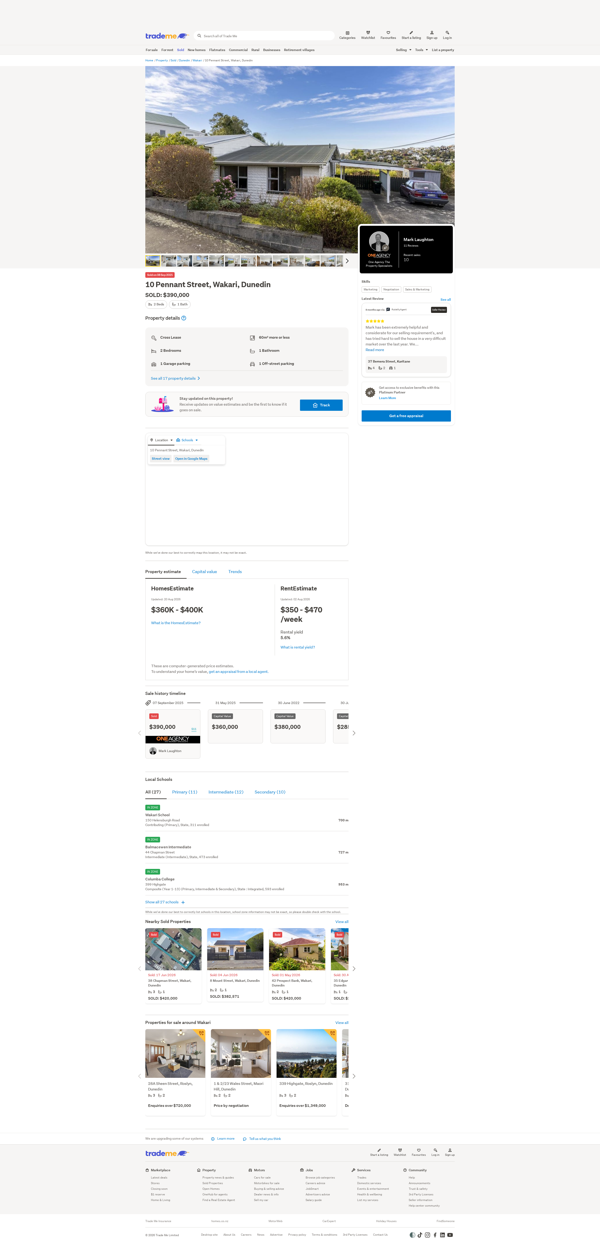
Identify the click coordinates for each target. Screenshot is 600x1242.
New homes (197, 50)
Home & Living (160, 1200)
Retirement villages (299, 50)
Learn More (387, 398)
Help (412, 1177)
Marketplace (160, 1170)
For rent (167, 50)
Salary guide (314, 1200)
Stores (155, 1183)
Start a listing (379, 1155)
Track (325, 405)
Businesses (271, 50)
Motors (259, 1170)
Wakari (198, 60)
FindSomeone (446, 1221)
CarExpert (329, 1221)
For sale (152, 50)
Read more (375, 349)
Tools (419, 50)
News (260, 1235)
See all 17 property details (173, 378)
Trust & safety (418, 1189)
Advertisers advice (318, 1194)
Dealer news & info (266, 1194)
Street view (161, 458)
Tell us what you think (264, 1139)
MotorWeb (275, 1221)
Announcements (419, 1183)
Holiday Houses (386, 1221)
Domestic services (369, 1183)
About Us (229, 1235)
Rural (255, 50)
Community (418, 1170)
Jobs (309, 1170)
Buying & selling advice (269, 1189)
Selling (402, 50)
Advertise (276, 1235)
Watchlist (400, 1155)
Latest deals (159, 1177)
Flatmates (217, 50)
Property (162, 60)
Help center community (424, 1206)
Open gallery (302, 246)
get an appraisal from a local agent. (239, 671)
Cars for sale (262, 1177)
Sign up (432, 38)
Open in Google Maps (191, 458)
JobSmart (312, 1189)
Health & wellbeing (369, 1194)
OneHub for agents (215, 1194)
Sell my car (261, 1200)
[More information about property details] (184, 318)
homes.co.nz (219, 1221)
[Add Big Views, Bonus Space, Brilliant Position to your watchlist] (198, 1035)
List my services (367, 1200)
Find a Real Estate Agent (218, 1200)
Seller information (420, 1200)
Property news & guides (218, 1177)
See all (446, 299)
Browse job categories (320, 1177)
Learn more (226, 1138)
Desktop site (209, 1235)
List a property (443, 50)
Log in (447, 38)
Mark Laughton (170, 751)
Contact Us (380, 1235)
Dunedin (185, 60)
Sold (180, 50)
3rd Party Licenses (421, 1194)
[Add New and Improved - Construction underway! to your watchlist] (330, 1035)
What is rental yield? (298, 647)
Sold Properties (212, 1183)
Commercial (238, 50)
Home (149, 60)
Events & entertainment (373, 1189)
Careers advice (315, 1183)
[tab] (161, 440)
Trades (361, 1177)
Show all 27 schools (162, 901)
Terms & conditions (324, 1235)
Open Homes (211, 1189)
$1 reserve (158, 1194)
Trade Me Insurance (158, 1221)
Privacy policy (297, 1235)
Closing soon (159, 1189)
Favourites (419, 1155)
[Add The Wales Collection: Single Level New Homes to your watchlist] (264, 1035)
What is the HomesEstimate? (176, 622)
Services (364, 1170)
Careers (246, 1235)
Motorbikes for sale (267, 1183)
